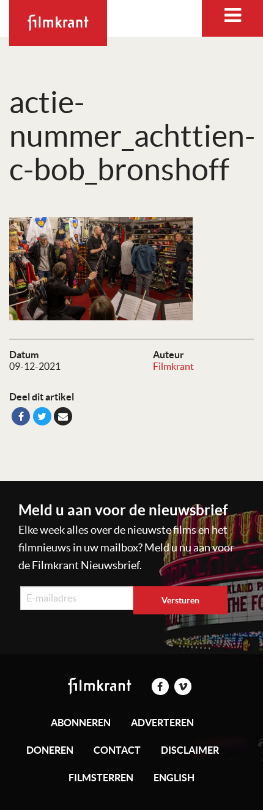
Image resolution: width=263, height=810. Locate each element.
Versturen (180, 600)
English (174, 777)
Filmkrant (173, 366)
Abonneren (81, 722)
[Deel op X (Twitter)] (42, 416)
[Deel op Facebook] (21, 416)
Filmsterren (101, 777)
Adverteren (162, 722)
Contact (117, 750)
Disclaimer (190, 750)
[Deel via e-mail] (63, 416)
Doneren (49, 750)
